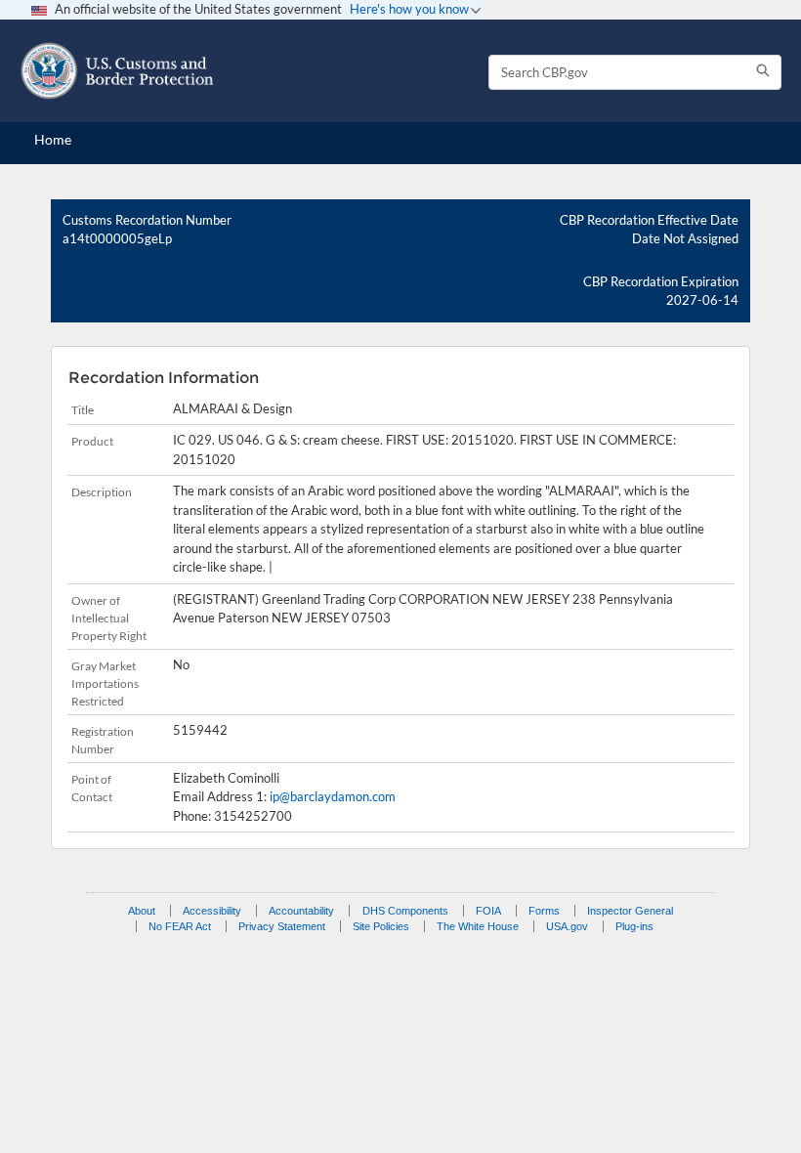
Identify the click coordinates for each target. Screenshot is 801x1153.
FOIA (488, 911)
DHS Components (405, 911)
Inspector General (630, 911)
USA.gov (567, 926)
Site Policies (381, 926)
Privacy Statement (281, 926)
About (141, 911)
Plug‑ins (634, 926)
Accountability (301, 911)
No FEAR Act (179, 926)
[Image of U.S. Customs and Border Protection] (117, 70)
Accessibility (212, 911)
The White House (478, 926)
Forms (544, 911)
